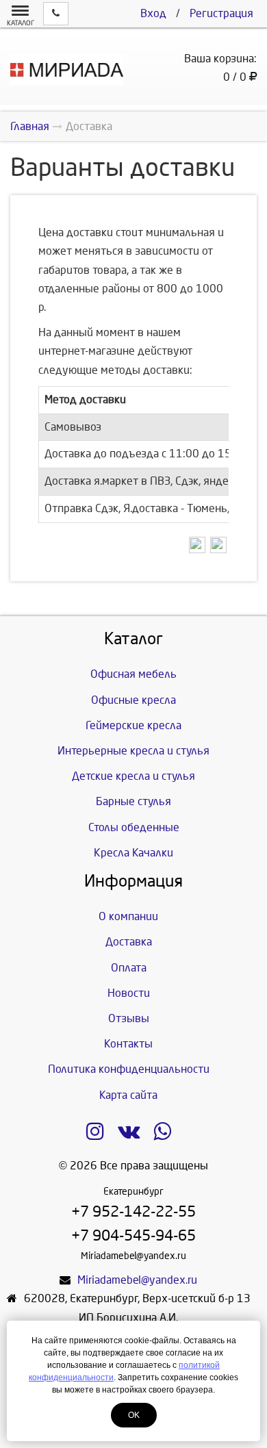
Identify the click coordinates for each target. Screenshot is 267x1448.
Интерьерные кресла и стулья (133, 751)
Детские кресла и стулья (133, 776)
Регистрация (221, 13)
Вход (153, 13)
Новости (128, 993)
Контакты (128, 1044)
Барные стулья (133, 801)
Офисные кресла (133, 700)
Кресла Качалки (133, 853)
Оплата (129, 968)
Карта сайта (128, 1095)
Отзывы (128, 1018)
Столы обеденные (133, 827)
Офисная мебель (133, 674)
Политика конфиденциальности (128, 1069)
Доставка (128, 942)
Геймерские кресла (133, 725)
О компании (128, 916)
